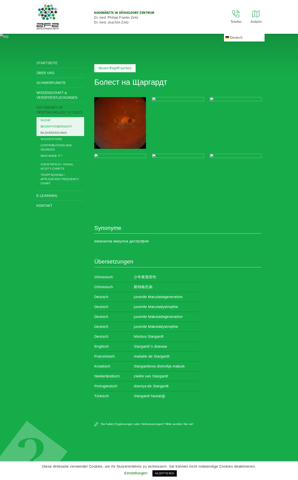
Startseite (47, 63)
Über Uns (45, 73)
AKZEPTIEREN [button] (164, 473)
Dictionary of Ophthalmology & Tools (59, 110)
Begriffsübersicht (56, 126)
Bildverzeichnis (54, 132)
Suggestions (51, 139)
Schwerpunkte (51, 83)
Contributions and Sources (56, 147)
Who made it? (51, 155)
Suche (46, 120)
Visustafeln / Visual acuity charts (57, 166)
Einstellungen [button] (135, 473)
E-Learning (46, 196)
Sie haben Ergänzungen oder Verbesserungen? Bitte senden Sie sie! (146, 424)
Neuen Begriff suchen (115, 68)
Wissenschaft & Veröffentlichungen (56, 95)
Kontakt (44, 205)
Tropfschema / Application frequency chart (60, 179)
